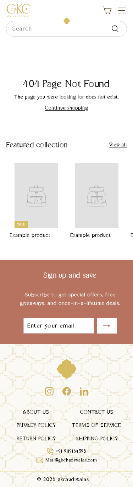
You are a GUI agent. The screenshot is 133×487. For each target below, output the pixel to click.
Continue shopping (66, 107)
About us (36, 412)
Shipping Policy (97, 438)
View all (118, 144)
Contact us (96, 412)
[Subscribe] (107, 326)
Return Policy (36, 438)
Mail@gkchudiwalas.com (71, 460)
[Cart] (107, 10)
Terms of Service (96, 425)
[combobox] (66, 29)
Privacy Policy (36, 425)
